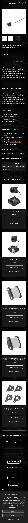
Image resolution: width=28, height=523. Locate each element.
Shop (14, 489)
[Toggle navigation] (2, 3)
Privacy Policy (12, 507)
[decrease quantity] (6, 62)
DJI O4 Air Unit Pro (16, 142)
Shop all (14, 477)
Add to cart (14, 219)
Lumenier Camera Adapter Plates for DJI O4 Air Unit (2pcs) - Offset (14, 359)
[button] (14, 446)
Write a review (14, 462)
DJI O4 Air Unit (14, 260)
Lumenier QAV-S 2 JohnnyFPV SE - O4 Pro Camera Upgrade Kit (14, 409)
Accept (13, 511)
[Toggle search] (20, 3)
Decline (13, 515)
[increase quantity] (6, 60)
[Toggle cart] (25, 3)
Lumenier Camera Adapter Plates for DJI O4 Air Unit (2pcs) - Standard (14, 309)
